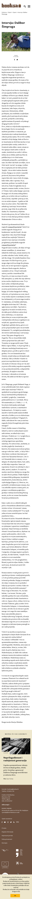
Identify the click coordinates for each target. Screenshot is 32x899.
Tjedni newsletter (7, 819)
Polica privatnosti (7, 839)
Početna (4, 12)
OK (15, 895)
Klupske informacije (7, 832)
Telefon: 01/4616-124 (8, 791)
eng (17, 822)
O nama (4, 828)
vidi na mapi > (6, 805)
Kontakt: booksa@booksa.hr (10, 789)
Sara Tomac (9, 779)
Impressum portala (7, 835)
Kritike (7, 739)
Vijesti (10, 12)
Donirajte (4, 843)
